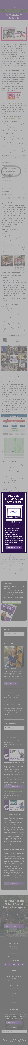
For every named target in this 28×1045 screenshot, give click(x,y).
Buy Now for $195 (14, 547)
